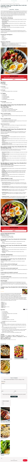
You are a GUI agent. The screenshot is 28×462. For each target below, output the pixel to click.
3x (26, 309)
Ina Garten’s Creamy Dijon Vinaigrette (5, 455)
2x (25, 309)
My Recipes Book (14, 0)
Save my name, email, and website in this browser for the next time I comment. (14, 394)
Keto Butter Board (3, 438)
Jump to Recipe (11, 9)
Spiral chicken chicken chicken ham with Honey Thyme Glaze (5, 422)
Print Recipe (17, 9)
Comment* (3, 383)
